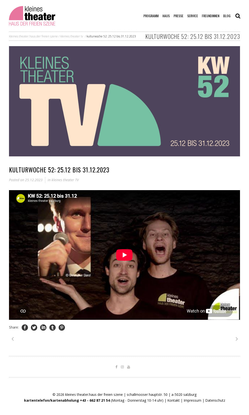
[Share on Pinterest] (62, 327)
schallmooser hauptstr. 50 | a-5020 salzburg (161, 394)
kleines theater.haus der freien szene (33, 36)
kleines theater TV (71, 36)
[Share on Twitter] (34, 327)
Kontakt (173, 400)
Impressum (192, 400)
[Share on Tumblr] (52, 327)
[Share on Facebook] (25, 327)
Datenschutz (215, 400)
